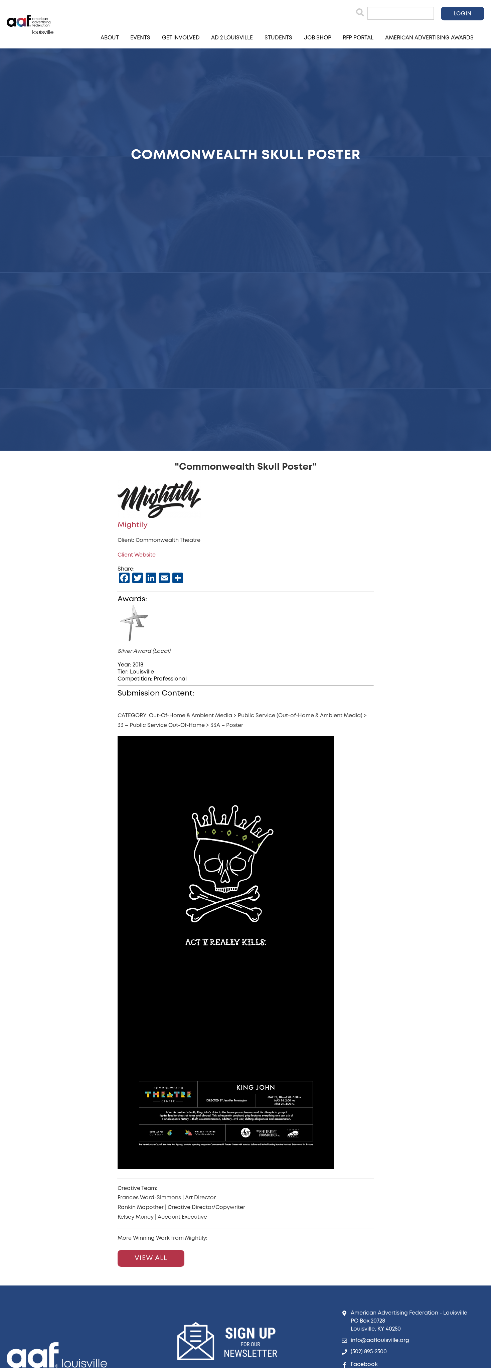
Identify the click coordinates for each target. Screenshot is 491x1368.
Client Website (137, 555)
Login (463, 13)
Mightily (133, 525)
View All (151, 1258)
